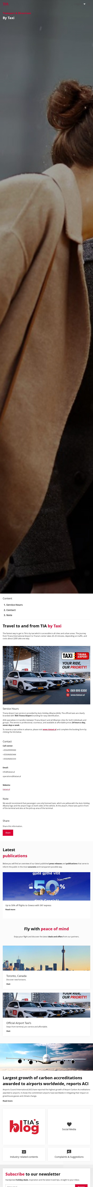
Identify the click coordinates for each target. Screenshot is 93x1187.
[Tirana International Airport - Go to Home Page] (4, 4)
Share (7, 832)
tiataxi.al (6, 789)
